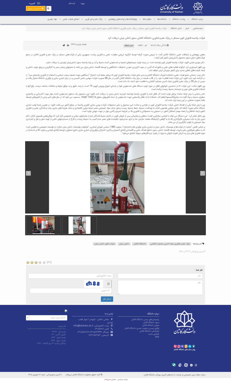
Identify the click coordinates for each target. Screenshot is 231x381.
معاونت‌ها (147, 19)
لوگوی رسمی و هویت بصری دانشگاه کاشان (141, 328)
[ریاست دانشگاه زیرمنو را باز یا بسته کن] (169, 19)
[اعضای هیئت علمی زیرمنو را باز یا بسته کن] (59, 19)
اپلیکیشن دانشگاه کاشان (149, 331)
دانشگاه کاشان (140, 243)
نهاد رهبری (52, 19)
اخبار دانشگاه (176, 28)
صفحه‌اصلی (198, 28)
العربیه (32, 3)
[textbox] (47, 317)
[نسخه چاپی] (68, 45)
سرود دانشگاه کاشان (151, 322)
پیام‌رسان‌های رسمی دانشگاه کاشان (145, 319)
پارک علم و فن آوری (93, 19)
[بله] (174, 365)
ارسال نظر (107, 299)
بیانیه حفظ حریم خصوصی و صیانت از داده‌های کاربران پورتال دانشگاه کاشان (174, 375)
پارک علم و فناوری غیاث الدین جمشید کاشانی (170, 243)
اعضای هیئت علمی (71, 19)
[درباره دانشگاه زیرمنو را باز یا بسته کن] (188, 19)
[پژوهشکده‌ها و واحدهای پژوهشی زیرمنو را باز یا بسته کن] (105, 19)
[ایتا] (180, 365)
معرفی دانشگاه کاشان (150, 325)
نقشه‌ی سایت (153, 334)
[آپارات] (186, 365)
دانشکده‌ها (162, 19)
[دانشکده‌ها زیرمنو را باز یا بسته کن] (154, 19)
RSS (157, 337)
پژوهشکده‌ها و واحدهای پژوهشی (122, 19)
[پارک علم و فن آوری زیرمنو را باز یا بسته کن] (82, 19)
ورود (82, 3)
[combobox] (46, 317)
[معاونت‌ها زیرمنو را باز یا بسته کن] (140, 19)
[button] (36, 8)
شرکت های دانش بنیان (104, 243)
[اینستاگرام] (196, 365)
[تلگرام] (191, 365)
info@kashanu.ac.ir (83, 326)
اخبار (187, 28)
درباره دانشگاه (197, 19)
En (38, 3)
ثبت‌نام (72, 3)
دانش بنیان (124, 243)
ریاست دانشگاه (178, 19)
